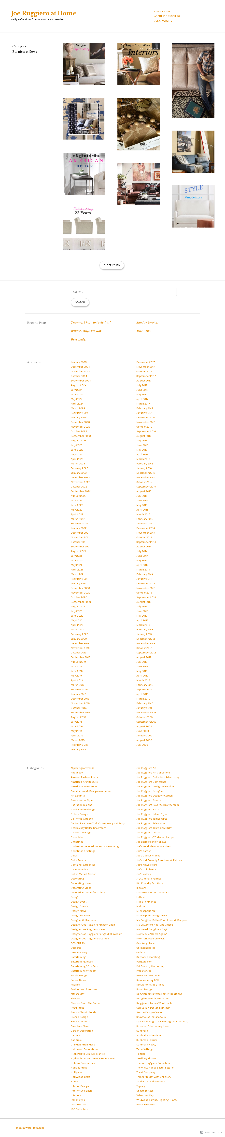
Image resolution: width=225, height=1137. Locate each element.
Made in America (146, 901)
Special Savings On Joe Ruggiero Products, (162, 1021)
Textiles (140, 1053)
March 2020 (78, 629)
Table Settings (144, 1049)
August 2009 (144, 726)
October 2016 (144, 426)
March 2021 (77, 574)
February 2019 (79, 689)
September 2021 (80, 546)
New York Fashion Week (150, 938)
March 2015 (143, 514)
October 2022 (79, 486)
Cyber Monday (79, 869)
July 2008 (142, 744)
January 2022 (79, 528)
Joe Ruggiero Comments (151, 781)
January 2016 (144, 468)
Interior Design (80, 1086)
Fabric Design (79, 975)
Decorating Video (81, 887)
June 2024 (77, 394)
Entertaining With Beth (84, 966)
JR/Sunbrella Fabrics (148, 878)
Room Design (144, 989)
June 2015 (142, 500)
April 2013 (142, 620)
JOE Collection (79, 1109)
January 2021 (78, 583)
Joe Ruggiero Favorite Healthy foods (158, 804)
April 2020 (77, 624)
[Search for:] (124, 291)
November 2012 (145, 643)
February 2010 (144, 703)
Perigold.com (144, 961)
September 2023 (81, 435)
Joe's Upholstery (146, 869)
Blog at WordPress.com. (30, 1127)
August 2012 (143, 657)
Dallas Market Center (83, 874)
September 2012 (146, 652)
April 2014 (142, 565)
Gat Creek (76, 1040)
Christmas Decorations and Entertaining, (95, 846)
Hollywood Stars (80, 1076)
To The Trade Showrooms (151, 1081)
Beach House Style (82, 800)
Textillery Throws (146, 1058)
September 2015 (146, 486)
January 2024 (79, 417)
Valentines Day (145, 1095)
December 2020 (80, 588)
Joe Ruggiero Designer (150, 791)
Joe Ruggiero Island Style (151, 814)
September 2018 (80, 712)
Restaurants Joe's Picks (150, 984)
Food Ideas (77, 1007)
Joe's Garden (143, 851)
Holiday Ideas (79, 1067)
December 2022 (80, 477)
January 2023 (79, 472)
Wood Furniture (145, 1104)
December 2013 (145, 583)
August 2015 (143, 491)
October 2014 (144, 537)
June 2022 (77, 505)
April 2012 (142, 675)
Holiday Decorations (83, 1063)
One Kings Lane (145, 943)
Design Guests (79, 906)
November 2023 (80, 426)
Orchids (141, 952)
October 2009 (144, 717)
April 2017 (142, 399)
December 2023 (80, 422)
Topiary (140, 1086)
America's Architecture (84, 781)
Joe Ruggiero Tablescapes (151, 818)
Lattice (140, 897)
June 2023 (77, 449)
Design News (78, 910)
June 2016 (142, 445)
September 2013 (146, 597)
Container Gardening (83, 864)
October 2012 (144, 648)
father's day (77, 993)
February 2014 (144, 574)
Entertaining (78, 957)
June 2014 (142, 555)
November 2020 (80, 592)
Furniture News (80, 1026)
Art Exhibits (78, 795)
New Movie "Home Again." (151, 933)
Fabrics (75, 984)
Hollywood (77, 1072)
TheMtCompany (145, 1072)
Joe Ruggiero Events (148, 800)
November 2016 (145, 422)
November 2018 (80, 703)
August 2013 (143, 601)
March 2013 (143, 624)
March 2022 (78, 518)
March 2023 (78, 463)
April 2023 (77, 458)
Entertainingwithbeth (83, 970)
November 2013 (145, 588)
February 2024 (79, 412)
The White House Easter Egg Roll (155, 1067)
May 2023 (76, 454)
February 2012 (144, 684)
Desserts (76, 947)
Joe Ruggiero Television (150, 823)
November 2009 (146, 712)
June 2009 (142, 730)
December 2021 (80, 532)
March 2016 (143, 458)
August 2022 (78, 495)
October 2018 (79, 707)
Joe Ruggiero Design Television (155, 786)
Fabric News (78, 980)
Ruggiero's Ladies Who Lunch (154, 1003)
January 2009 (144, 735)
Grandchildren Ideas (83, 1044)
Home (74, 1081)
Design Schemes (81, 915)
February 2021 (79, 578)
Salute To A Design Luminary (153, 1007)
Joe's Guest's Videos (148, 855)
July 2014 (141, 551)
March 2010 (143, 698)
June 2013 (142, 611)
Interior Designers (81, 1090)
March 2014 (143, 569)
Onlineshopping (145, 947)
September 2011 (145, 689)
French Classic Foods (83, 1012)
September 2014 (146, 541)
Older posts (112, 265)
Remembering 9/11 (147, 980)
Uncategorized (145, 1090)
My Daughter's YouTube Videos (154, 924)
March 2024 (78, 408)
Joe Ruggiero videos (148, 832)
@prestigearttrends (82, 768)
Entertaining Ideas (82, 961)
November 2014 (145, 532)
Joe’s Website (163, 20)
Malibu (140, 906)
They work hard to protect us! (91, 322)
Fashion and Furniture (84, 989)
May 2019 (76, 675)
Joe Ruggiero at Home (43, 13)
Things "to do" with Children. (153, 1076)
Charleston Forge (81, 832)
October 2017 (144, 371)
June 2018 (77, 726)
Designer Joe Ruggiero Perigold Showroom (96, 933)
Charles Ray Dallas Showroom (88, 827)
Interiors (76, 1095)
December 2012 (145, 638)
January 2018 (78, 749)
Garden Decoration (82, 1030)
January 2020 (79, 638)
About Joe (77, 772)
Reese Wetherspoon (148, 975)
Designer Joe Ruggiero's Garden (90, 938)
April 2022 (77, 514)
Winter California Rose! (87, 331)
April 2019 (77, 680)
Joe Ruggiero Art (146, 768)
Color (74, 855)
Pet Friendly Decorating (150, 966)
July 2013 (141, 606)
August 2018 (78, 717)
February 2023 (79, 468)
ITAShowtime (78, 1104)
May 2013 (141, 615)
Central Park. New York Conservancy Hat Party (98, 823)
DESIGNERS (78, 943)
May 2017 (141, 394)
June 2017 (142, 389)
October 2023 (79, 431)
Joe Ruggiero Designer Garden (154, 795)
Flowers (75, 998)
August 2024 (78, 385)
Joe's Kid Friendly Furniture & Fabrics (159, 860)
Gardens (76, 1035)
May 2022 (76, 509)
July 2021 (76, 555)
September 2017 (146, 376)
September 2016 (146, 431)
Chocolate (77, 837)
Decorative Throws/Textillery (88, 892)
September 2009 (146, 721)
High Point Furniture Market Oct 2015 (93, 1058)
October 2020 (79, 597)
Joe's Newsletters (146, 864)
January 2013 (144, 634)
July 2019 (76, 666)
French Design (79, 1016)
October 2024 (79, 376)
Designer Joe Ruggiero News (88, 929)
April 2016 (142, 454)
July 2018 (76, 721)
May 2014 (141, 560)
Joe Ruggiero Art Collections (153, 772)
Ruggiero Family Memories (152, 998)
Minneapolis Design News (152, 915)
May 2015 (141, 505)
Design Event (78, 901)
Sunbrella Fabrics (146, 1040)
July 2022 (76, 500)
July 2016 (141, 440)
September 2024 (81, 380)
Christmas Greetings (83, 851)
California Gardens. (82, 818)
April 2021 (77, 569)
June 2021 (77, 560)
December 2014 (145, 528)
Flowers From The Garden (86, 1003)
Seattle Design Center (149, 1012)
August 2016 (143, 435)
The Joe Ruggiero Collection (153, 1063)
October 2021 (78, 541)
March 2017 (143, 403)
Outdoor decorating (148, 957)
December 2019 (80, 643)
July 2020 (77, 611)
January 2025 (79, 362)
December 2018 (80, 698)
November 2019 (80, 648)
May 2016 (141, 449)
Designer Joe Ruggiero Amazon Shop (93, 924)
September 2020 (81, 601)
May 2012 (141, 671)
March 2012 (143, 680)
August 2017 (143, 380)
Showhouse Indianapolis (151, 1016)
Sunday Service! (147, 322)
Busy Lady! (78, 339)
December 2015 (145, 472)
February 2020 (79, 634)
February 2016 (144, 463)
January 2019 (78, 694)
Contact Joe (162, 11)
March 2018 (78, 740)
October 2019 (78, 652)
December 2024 (80, 366)
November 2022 (80, 482)
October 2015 (144, 482)
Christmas (77, 841)
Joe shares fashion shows (151, 841)
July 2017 (141, 385)
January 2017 (144, 412)
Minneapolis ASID (146, 910)
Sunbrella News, (146, 1044)
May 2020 (77, 620)
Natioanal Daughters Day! (151, 929)
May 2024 (76, 399)
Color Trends (78, 860)
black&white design (83, 809)
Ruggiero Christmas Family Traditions (159, 993)
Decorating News (81, 883)
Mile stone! (143, 331)
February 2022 (79, 523)
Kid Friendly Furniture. (149, 883)
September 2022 (81, 491)
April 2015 (142, 509)
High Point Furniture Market (88, 1053)
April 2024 (77, 403)
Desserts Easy (79, 952)
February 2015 (144, 518)
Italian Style (78, 1099)
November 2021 (80, 537)
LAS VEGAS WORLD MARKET (152, 892)
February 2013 (144, 629)
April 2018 (77, 735)
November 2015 (145, 477)
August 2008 (144, 740)
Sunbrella (142, 1030)
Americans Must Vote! (84, 786)
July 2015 (141, 495)
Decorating (77, 878)
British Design (79, 814)
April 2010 (142, 694)
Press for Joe (143, 970)
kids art (141, 887)
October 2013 (144, 592)
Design (75, 897)
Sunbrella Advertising (149, 1035)
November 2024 (80, 371)
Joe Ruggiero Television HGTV (154, 827)
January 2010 (144, 707)
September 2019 (80, 657)
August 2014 (143, 546)
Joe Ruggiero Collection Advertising (158, 777)
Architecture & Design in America (91, 791)
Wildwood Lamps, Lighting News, (156, 1099)
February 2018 (79, 744)
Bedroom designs (81, 804)
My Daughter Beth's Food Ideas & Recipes (161, 920)
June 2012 (142, 666)
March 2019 (77, 684)
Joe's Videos (143, 874)
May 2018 (76, 730)
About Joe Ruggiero (167, 16)
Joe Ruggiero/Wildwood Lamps (155, 837)
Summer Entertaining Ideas (152, 1026)
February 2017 (144, 408)
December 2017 (145, 362)
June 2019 (77, 671)
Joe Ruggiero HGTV (147, 809)
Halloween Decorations (84, 1049)
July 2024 (76, 389)
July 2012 (141, 661)
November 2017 (145, 366)
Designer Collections (83, 920)
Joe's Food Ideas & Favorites (153, 846)
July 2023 (76, 445)
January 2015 (144, 523)
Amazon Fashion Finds (84, 777)
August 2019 (78, 661)
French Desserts (80, 1021)
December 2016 (145, 417)
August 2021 (78, 551)
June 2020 (77, 615)
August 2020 (78, 606)
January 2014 (144, 578)
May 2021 (76, 565)
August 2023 (78, 440)
